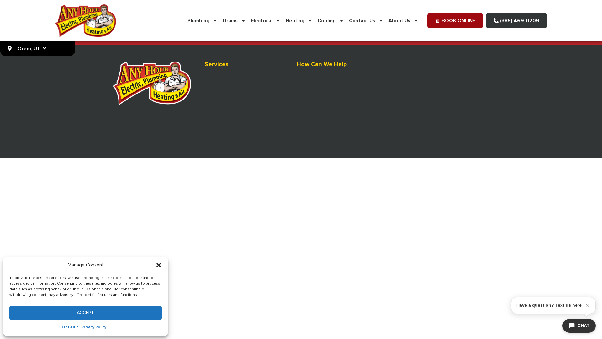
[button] (159, 265)
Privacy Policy (93, 327)
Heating (295, 20)
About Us (399, 20)
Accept (85, 312)
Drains (230, 20)
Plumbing (198, 20)
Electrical (261, 20)
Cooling (327, 20)
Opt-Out (70, 327)
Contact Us (362, 20)
